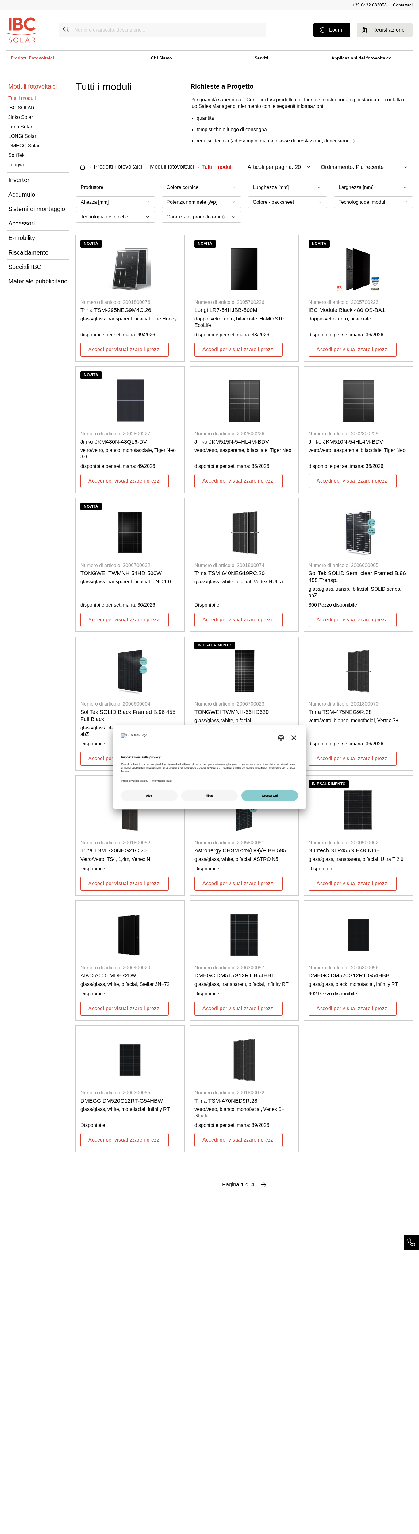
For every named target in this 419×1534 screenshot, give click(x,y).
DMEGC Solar (24, 145)
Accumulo (21, 194)
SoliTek (16, 155)
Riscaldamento (28, 252)
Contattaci (403, 4)
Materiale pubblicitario (37, 281)
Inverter (18, 179)
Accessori (21, 223)
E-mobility (21, 237)
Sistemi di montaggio (36, 209)
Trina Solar (20, 126)
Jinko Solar (20, 117)
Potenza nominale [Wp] (192, 202)
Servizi (261, 57)
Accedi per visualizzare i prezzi (124, 349)
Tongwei (17, 164)
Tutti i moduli (22, 98)
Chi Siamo (161, 57)
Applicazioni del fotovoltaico (361, 57)
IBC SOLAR (21, 107)
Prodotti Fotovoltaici (32, 57)
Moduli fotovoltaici (32, 86)
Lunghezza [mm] (271, 187)
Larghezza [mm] (356, 187)
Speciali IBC (24, 266)
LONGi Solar (22, 136)
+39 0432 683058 (369, 4)
